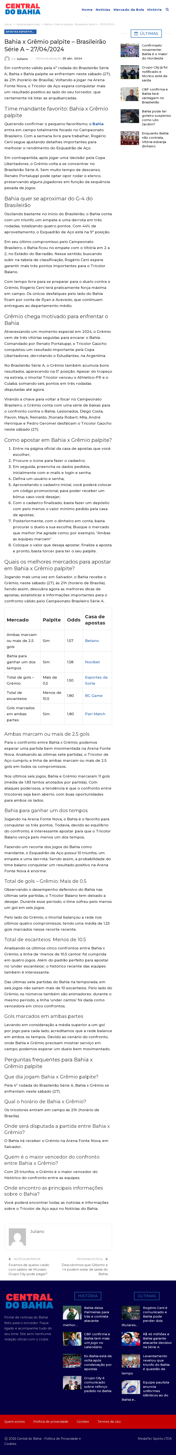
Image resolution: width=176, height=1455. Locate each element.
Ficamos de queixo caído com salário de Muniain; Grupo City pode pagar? (29, 1269)
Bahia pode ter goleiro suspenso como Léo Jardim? (156, 117)
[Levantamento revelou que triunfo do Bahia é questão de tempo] (131, 1361)
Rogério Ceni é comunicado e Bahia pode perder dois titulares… (144, 1316)
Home (87, 10)
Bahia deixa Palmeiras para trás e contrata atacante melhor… (86, 1316)
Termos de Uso (109, 1422)
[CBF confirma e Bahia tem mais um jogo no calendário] (72, 1339)
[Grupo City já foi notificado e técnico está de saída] (130, 72)
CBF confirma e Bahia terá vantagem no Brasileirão (155, 95)
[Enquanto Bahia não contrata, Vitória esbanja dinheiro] (130, 138)
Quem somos (14, 1422)
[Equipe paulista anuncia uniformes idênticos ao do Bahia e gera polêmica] (131, 1387)
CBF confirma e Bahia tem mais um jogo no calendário (97, 1340)
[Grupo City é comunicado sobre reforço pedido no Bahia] (72, 1383)
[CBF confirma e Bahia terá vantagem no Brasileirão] (130, 94)
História (154, 10)
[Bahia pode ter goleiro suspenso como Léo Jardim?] (130, 116)
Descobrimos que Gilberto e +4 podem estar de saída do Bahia (85, 1269)
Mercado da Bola (129, 10)
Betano (92, 641)
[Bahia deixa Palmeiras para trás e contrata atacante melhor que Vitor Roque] (72, 1312)
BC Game (94, 695)
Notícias (103, 10)
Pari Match (95, 714)
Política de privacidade (50, 1422)
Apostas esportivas (20, 31)
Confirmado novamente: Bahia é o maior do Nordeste (155, 51)
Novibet (92, 662)
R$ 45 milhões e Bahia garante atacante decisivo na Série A (157, 1340)
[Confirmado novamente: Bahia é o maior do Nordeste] (130, 50)
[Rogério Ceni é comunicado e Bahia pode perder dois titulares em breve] (131, 1312)
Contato (83, 1422)
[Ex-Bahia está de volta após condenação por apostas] (72, 1361)
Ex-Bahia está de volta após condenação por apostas (98, 1362)
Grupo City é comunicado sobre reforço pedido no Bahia (97, 1384)
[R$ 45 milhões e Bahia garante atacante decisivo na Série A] (131, 1339)
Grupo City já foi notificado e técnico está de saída (154, 73)
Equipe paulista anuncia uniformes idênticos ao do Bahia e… (145, 1391)
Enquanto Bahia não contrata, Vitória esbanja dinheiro (155, 139)
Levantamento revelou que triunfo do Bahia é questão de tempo (146, 1364)
